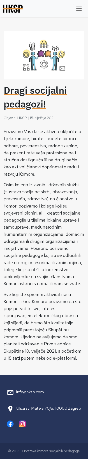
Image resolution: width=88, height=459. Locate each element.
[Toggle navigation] (79, 8)
